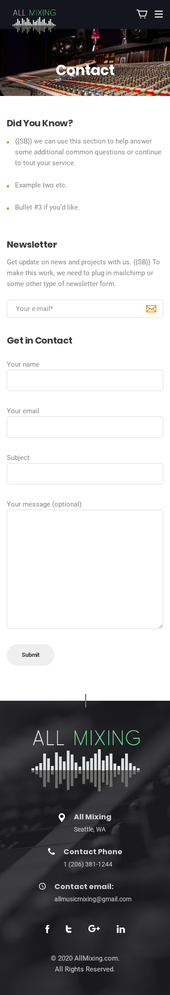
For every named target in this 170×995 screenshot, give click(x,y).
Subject (18, 458)
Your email (23, 411)
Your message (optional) (44, 504)
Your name (23, 364)
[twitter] (69, 930)
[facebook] (47, 930)
